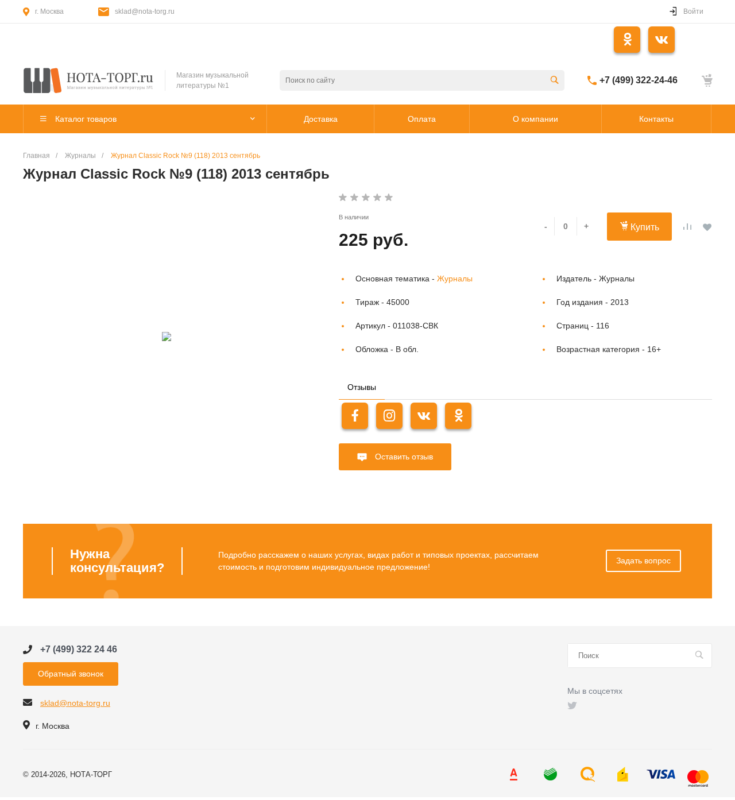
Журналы (455, 278)
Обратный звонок (70, 673)
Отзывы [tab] (361, 387)
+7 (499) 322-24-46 (638, 80)
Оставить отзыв (403, 456)
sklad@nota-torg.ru (145, 11)
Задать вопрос (643, 560)
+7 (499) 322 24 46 (78, 649)
